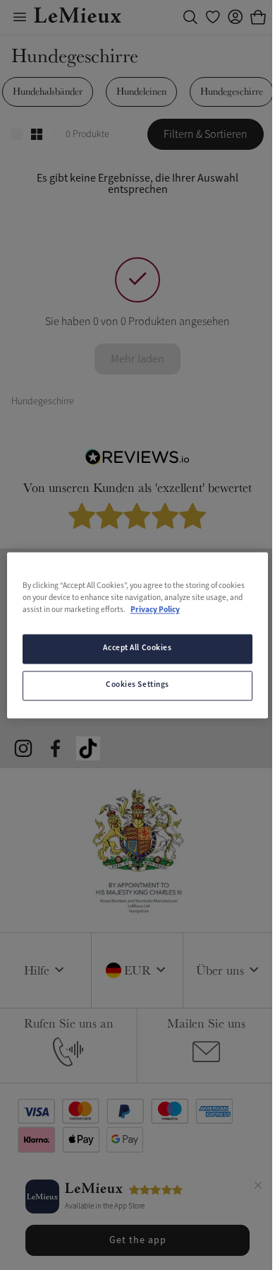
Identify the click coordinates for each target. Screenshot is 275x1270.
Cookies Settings (137, 684)
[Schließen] (258, 1187)
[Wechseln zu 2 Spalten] (36, 134)
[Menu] (19, 17)
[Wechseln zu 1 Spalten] (17, 134)
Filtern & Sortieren (206, 134)
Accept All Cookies (137, 648)
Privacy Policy (155, 610)
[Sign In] (235, 16)
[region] (138, 635)
